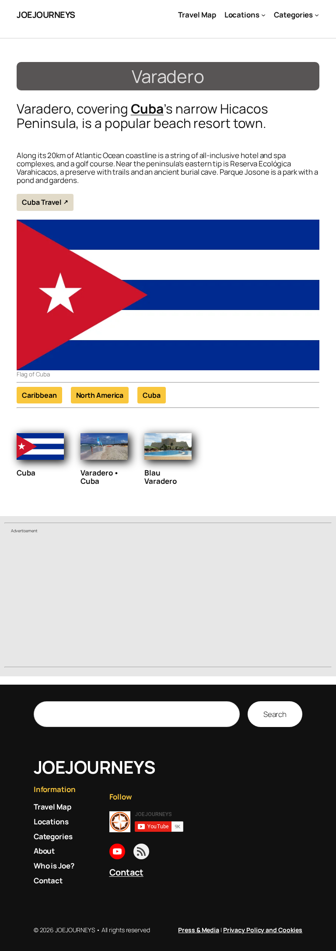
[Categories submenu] (317, 15)
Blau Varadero (160, 477)
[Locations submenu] (263, 15)
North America (100, 395)
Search (275, 714)
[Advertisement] (168, 601)
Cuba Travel (41, 202)
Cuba (147, 108)
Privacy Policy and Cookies (262, 930)
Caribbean (39, 395)
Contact (126, 872)
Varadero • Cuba (99, 477)
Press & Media (198, 930)
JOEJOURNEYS (46, 15)
